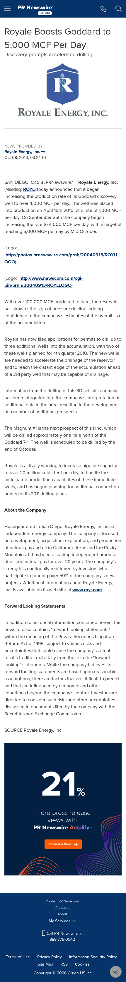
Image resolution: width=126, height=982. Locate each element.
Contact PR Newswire (62, 901)
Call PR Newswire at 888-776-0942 (64, 936)
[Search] (118, 9)
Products (62, 907)
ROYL (29, 189)
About (62, 914)
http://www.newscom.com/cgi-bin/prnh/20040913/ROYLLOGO (43, 282)
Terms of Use (18, 957)
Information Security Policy (93, 957)
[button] (63, 90)
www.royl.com (87, 589)
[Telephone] (103, 9)
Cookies (82, 964)
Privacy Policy (49, 957)
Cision (73, 973)
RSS (64, 964)
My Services (60, 921)
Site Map (45, 964)
